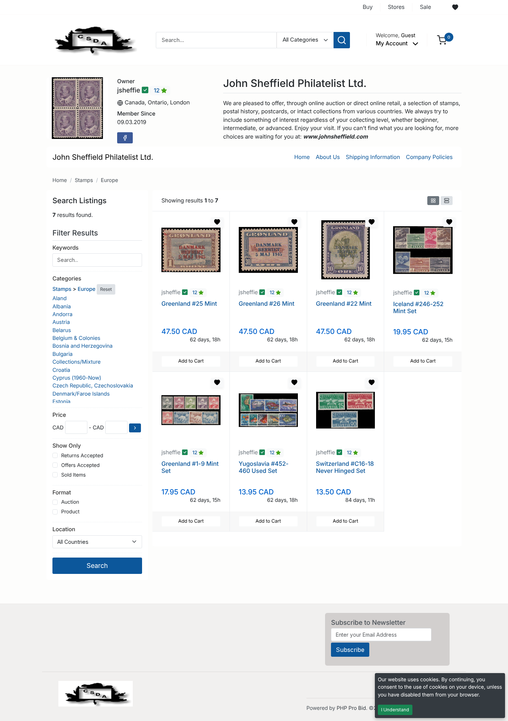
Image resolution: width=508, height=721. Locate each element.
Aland (59, 298)
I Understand (395, 709)
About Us (328, 156)
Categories (66, 278)
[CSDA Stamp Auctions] (92, 39)
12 (157, 90)
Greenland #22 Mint (344, 303)
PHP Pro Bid (351, 708)
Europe (109, 180)
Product (70, 512)
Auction (70, 502)
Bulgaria (62, 354)
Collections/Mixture (76, 362)
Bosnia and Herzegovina (82, 346)
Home (302, 156)
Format (61, 492)
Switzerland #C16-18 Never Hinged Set (345, 467)
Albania (61, 306)
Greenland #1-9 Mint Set (190, 467)
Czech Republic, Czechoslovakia (92, 386)
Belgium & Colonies (76, 338)
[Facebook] (125, 137)
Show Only (66, 445)
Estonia (61, 402)
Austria (61, 322)
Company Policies (429, 156)
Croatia (61, 370)
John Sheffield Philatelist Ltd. (102, 157)
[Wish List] (455, 7)
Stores (396, 6)
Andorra (62, 314)
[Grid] (433, 200)
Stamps (84, 180)
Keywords (65, 247)
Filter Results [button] (76, 232)
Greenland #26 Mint (267, 303)
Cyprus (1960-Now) (76, 378)
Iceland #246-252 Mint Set (418, 307)
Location (63, 529)
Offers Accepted (80, 465)
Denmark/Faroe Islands (81, 394)
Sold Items (73, 475)
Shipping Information (373, 156)
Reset (106, 289)
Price (59, 414)
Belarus (61, 330)
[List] (447, 200)
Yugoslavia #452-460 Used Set (264, 467)
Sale (425, 6)
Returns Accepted (82, 456)
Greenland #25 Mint (189, 303)
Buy (368, 6)
